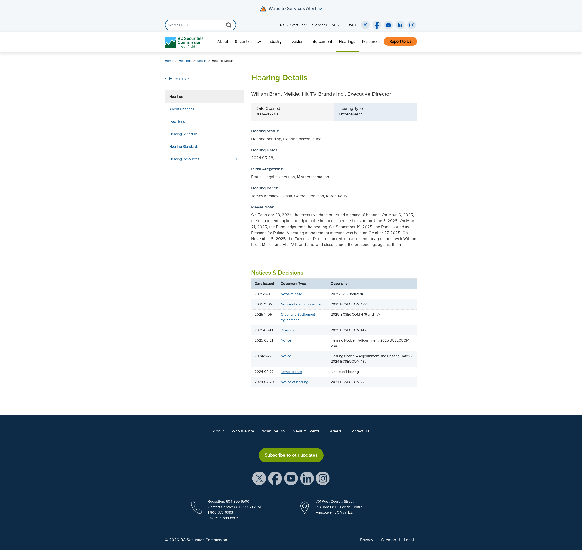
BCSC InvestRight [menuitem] (292, 25)
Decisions (177, 122)
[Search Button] (228, 25)
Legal (409, 540)
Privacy (366, 540)
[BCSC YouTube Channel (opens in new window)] (388, 25)
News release (291, 294)
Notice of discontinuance (301, 304)
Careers (334, 431)
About (222, 41)
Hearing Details (222, 60)
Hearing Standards (183, 147)
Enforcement (320, 41)
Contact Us (359, 431)
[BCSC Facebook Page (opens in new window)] (377, 25)
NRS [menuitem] (335, 25)
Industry (275, 41)
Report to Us (400, 41)
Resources (371, 41)
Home (169, 60)
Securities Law (248, 41)
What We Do (273, 431)
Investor (295, 41)
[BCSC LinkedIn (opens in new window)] (400, 25)
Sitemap (388, 540)
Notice (286, 340)
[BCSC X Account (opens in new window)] (259, 478)
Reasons (287, 330)
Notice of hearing (294, 382)
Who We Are (243, 431)
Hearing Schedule (183, 134)
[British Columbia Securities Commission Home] (185, 42)
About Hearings (181, 109)
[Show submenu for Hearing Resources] (236, 159)
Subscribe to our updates (291, 455)
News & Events (306, 431)
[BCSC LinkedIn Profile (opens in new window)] (307, 478)
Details (201, 60)
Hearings (347, 41)
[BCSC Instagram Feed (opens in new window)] (411, 25)
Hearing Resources (184, 159)
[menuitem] (222, 42)
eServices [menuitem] (319, 25)
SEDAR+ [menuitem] (349, 25)
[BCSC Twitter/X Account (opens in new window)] (365, 25)
